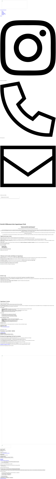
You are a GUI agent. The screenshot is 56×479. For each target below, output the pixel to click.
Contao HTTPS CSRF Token (4, 462)
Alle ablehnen (11, 477)
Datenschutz (1, 478)
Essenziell (2, 461)
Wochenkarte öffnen (2, 332)
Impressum (1, 459)
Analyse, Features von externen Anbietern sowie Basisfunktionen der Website (10, 469)
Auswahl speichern (3, 477)
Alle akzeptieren (7, 477)
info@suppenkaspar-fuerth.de (5, 326)
